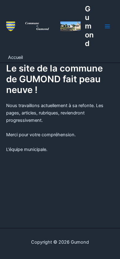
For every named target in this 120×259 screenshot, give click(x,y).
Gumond (89, 26)
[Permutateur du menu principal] (107, 26)
